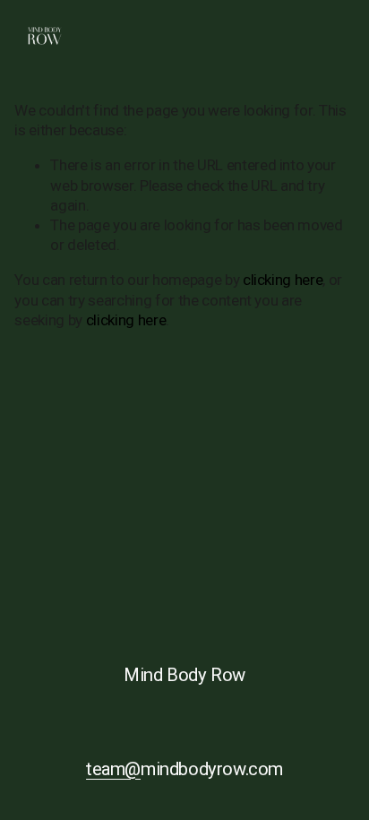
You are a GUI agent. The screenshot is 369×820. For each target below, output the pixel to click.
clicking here (283, 280)
